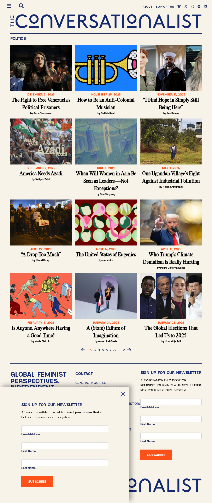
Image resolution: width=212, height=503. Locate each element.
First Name (147, 424)
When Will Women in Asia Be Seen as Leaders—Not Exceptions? (106, 181)
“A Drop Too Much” (41, 255)
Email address (149, 407)
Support (165, 6)
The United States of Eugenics (106, 255)
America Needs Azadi (41, 174)
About (147, 6)
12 (123, 349)
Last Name (147, 441)
